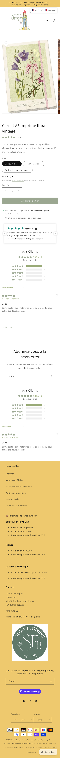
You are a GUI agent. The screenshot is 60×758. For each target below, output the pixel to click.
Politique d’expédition (34, 748)
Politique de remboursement (19, 486)
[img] (8, 295)
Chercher (10, 473)
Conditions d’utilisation (14, 748)
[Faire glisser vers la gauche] (24, 120)
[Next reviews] (55, 233)
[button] (6, 20)
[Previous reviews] (4, 233)
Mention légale (12, 499)
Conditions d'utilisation (16, 505)
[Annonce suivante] (55, 4)
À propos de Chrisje (14, 480)
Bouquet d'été (12, 163)
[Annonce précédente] (5, 4)
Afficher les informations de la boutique (23, 218)
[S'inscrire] (51, 376)
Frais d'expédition (18, 180)
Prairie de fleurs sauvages (17, 170)
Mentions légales (51, 748)
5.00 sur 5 (37, 257)
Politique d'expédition (16, 493)
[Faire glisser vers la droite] (36, 120)
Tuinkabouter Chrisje (19, 740)
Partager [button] (9, 327)
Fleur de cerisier (33, 163)
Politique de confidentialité (46, 743)
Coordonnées (31, 752)
